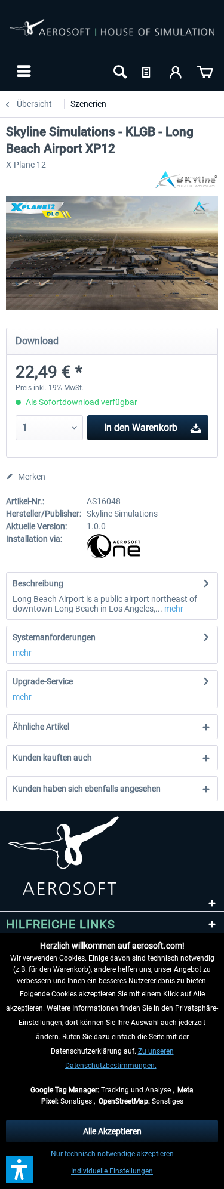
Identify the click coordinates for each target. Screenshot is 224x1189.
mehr (172, 608)
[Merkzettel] (147, 71)
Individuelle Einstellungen (112, 1171)
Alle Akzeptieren (112, 1131)
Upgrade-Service (43, 681)
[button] (19, 1169)
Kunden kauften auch (52, 757)
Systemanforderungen (54, 637)
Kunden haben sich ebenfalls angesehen (87, 788)
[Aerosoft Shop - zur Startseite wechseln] (112, 34)
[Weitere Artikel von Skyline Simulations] (185, 179)
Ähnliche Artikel (41, 726)
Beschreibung (38, 583)
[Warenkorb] (205, 71)
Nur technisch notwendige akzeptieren (112, 1154)
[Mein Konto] (176, 71)
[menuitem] (22, 71)
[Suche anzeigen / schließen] (119, 71)
